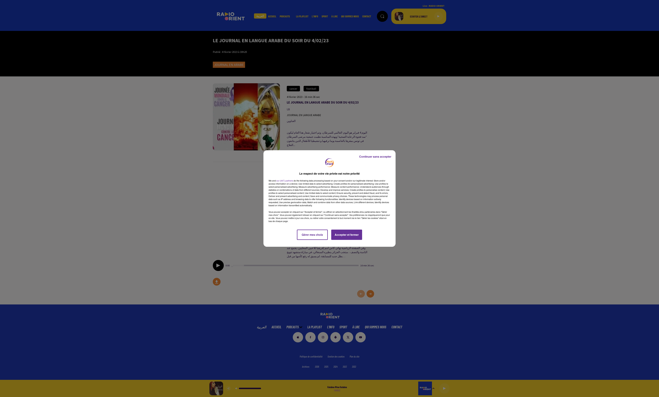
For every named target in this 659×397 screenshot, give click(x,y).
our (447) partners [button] (284, 180)
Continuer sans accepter (375, 156)
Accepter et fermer (347, 235)
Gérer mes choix (312, 235)
